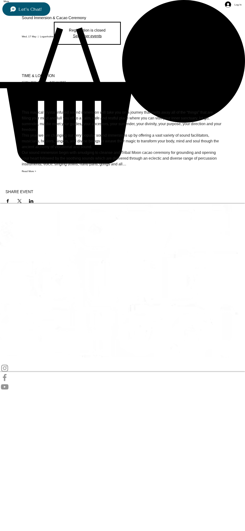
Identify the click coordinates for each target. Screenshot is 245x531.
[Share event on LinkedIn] (31, 201)
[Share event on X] (19, 201)
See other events (87, 36)
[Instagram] (122, 368)
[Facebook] (122, 377)
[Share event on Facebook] (8, 201)
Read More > (29, 171)
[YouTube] (122, 386)
